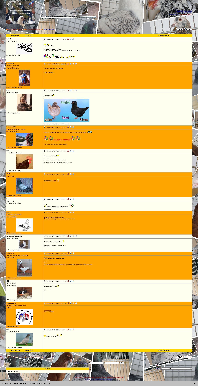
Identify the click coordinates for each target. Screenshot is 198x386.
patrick (189, 14)
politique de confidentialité (115, 377)
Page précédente (164, 36)
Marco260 (183, 14)
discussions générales (33, 29)
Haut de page (15, 350)
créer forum (78, 377)
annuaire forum (100, 377)
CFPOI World (12, 29)
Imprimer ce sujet (12, 371)
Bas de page (15, 36)
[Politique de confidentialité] (49, 383)
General (21, 29)
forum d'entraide (89, 377)
